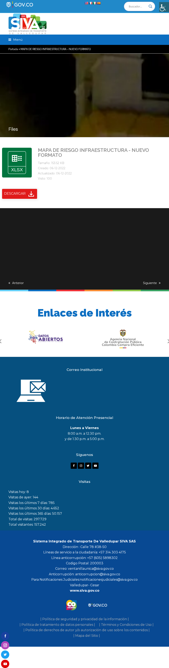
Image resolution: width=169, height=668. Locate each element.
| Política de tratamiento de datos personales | (57, 625)
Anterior (18, 283)
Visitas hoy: (17, 492)
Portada (13, 49)
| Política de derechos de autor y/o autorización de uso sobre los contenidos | (86, 630)
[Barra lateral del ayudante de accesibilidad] (164, 7)
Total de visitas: (21, 519)
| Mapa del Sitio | (86, 636)
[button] (15, 40)
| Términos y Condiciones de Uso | (126, 625)
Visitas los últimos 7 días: (28, 503)
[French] (90, 3)
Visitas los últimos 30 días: (29, 508)
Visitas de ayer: (20, 497)
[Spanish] (99, 3)
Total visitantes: (21, 524)
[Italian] (94, 3)
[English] (86, 3)
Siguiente (150, 283)
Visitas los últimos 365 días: (30, 514)
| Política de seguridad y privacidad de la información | (84, 619)
